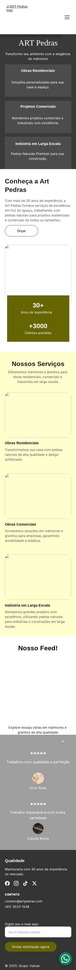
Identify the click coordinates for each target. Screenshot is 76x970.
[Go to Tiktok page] (25, 883)
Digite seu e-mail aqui (21, 924)
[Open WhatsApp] (65, 958)
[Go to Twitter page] (34, 883)
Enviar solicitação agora (30, 947)
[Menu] (67, 17)
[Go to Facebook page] (7, 883)
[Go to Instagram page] (16, 883)
